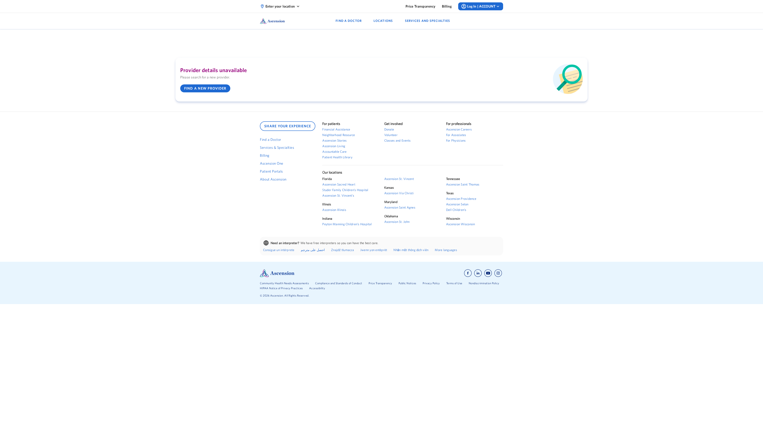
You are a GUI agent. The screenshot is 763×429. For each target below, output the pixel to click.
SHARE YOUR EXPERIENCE (287, 126)
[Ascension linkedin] (478, 273)
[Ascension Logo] (321, 273)
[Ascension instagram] (498, 273)
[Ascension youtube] (488, 273)
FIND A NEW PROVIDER (205, 88)
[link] (421, 6)
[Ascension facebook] (468, 273)
